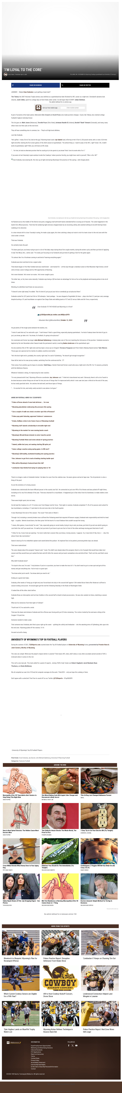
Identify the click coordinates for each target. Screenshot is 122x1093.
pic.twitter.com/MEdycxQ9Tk (60, 315)
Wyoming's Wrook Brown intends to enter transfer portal (31, 435)
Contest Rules (35, 1058)
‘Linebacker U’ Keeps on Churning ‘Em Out (99, 958)
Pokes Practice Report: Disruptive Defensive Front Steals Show (56, 959)
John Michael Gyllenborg (42, 340)
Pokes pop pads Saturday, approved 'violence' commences (32, 416)
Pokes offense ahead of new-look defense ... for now (30, 402)
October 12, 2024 (66, 320)
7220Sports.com (34, 645)
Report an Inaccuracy (37, 1054)
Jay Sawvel (58, 140)
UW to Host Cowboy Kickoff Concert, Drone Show (58, 995)
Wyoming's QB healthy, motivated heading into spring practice (33, 454)
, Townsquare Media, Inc (26, 1074)
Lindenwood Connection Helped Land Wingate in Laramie (97, 995)
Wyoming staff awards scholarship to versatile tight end (31, 426)
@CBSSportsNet (45, 315)
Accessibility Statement (38, 1062)
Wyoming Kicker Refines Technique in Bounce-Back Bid (58, 1030)
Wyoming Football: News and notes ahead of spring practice (32, 440)
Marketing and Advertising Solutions (42, 1048)
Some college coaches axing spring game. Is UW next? (30, 449)
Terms (33, 1056)
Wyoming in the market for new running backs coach (30, 430)
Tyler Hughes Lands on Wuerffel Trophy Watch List (19, 1030)
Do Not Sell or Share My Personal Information (44, 1066)
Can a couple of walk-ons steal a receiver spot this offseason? (33, 412)
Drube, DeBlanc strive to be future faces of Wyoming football (33, 421)
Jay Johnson (54, 377)
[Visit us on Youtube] (77, 1045)
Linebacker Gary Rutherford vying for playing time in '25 (31, 468)
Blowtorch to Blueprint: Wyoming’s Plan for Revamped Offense (20, 959)
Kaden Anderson (68, 343)
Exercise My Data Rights (38, 1064)
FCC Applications (36, 1052)
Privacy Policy (35, 1060)
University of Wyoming (76, 645)
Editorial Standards (36, 1050)
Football (27, 761)
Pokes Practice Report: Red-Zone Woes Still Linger (98, 1030)
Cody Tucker (11, 74)
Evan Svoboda (28, 92)
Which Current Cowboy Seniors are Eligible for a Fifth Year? (20, 995)
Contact (33, 1069)
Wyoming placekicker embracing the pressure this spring (31, 407)
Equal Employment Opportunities (41, 1045)
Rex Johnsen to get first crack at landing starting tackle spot (33, 458)
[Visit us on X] (73, 1045)
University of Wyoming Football (60, 758)
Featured (21, 761)
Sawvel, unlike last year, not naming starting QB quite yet (31, 444)
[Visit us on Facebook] (69, 1045)
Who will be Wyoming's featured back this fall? (28, 463)
